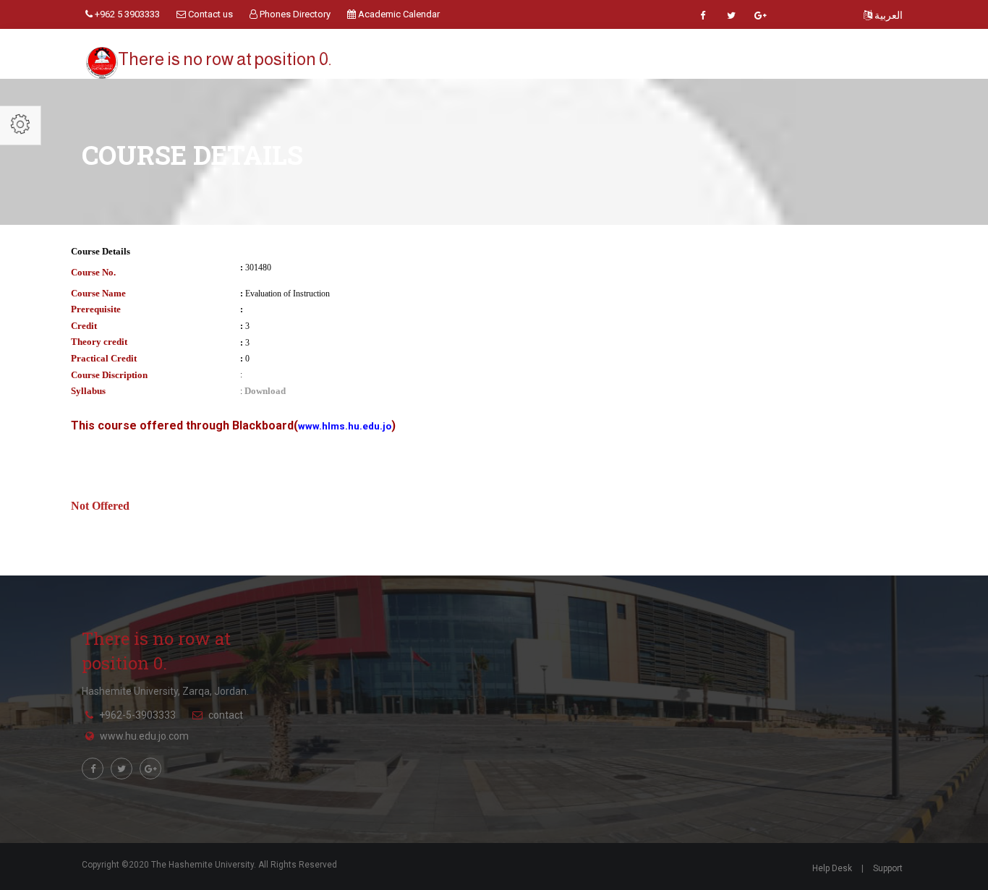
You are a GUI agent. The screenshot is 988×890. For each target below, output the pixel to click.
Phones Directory (294, 14)
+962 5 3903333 (126, 14)
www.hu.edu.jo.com (144, 736)
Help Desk (832, 868)
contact (225, 715)
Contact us (209, 14)
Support (888, 868)
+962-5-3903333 (137, 715)
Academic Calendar (398, 14)
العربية (887, 15)
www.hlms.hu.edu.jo (344, 426)
